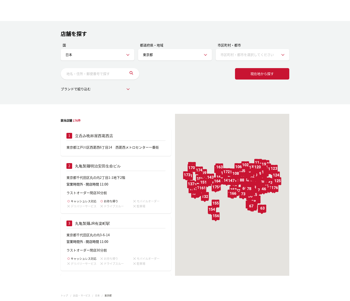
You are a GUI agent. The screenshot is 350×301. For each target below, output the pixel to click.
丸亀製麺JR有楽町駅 (92, 223)
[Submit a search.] (131, 74)
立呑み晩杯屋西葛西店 (94, 136)
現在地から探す (262, 73)
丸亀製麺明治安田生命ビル (98, 166)
